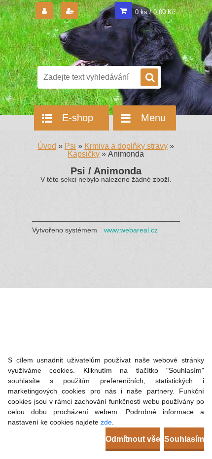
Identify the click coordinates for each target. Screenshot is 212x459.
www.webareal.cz (131, 230)
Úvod (46, 146)
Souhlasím (184, 439)
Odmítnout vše (133, 439)
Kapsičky (84, 154)
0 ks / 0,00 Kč (155, 12)
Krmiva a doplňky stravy (126, 146)
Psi (70, 146)
